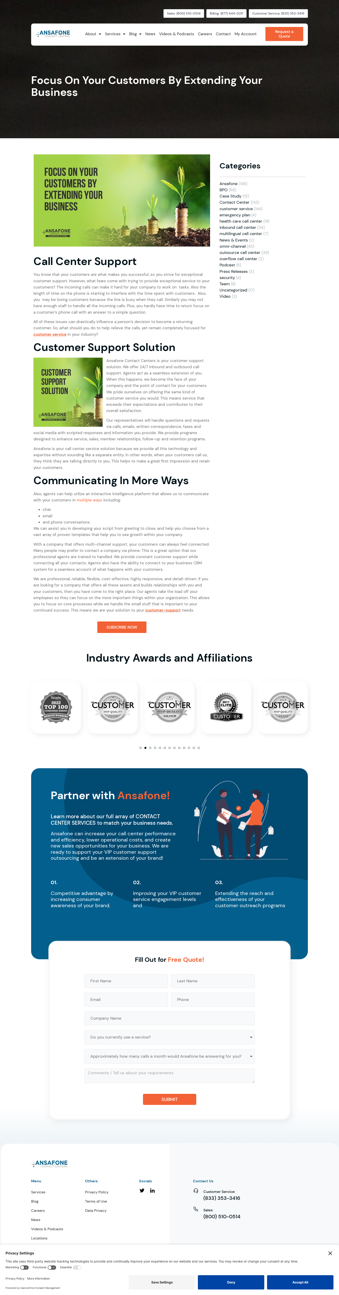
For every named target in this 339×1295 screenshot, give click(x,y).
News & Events (234, 240)
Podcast (227, 265)
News (35, 1219)
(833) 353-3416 (221, 1198)
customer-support (163, 610)
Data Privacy (96, 1210)
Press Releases (234, 271)
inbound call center (238, 227)
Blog (35, 1201)
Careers (38, 1210)
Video (225, 296)
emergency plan (235, 215)
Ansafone (229, 183)
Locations (39, 1238)
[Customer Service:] (196, 1190)
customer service (236, 209)
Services (38, 1192)
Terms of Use (96, 1201)
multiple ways (89, 500)
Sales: (208, 1210)
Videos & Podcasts (47, 1229)
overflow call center (238, 259)
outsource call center (240, 252)
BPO (224, 190)
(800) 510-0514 (222, 1216)
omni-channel (233, 246)
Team (225, 284)
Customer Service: (219, 1191)
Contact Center (235, 202)
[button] (141, 748)
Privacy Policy (97, 1192)
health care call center (241, 221)
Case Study (230, 196)
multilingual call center (241, 233)
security (227, 277)
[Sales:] (196, 1209)
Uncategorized (233, 290)
